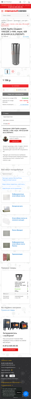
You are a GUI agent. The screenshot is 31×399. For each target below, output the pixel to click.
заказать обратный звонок (8, 365)
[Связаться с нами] (26, 393)
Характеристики (8, 117)
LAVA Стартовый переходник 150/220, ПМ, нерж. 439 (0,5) (20, 284)
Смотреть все (15, 141)
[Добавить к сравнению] (4, 90)
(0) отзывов (26, 36)
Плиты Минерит (17, 230)
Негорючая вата (17, 206)
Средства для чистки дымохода (11, 188)
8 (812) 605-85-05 (15, 7)
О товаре (6, 113)
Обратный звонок (10, 349)
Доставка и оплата (8, 120)
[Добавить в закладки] (7, 90)
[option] (15, 53)
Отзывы (6, 123)
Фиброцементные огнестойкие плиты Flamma (18, 244)
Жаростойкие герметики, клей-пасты (13, 184)
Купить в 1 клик (22, 90)
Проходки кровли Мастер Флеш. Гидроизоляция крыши (12, 179)
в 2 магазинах (24, 104)
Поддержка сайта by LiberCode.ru (9, 378)
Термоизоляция (7, 174)
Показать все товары (8, 310)
